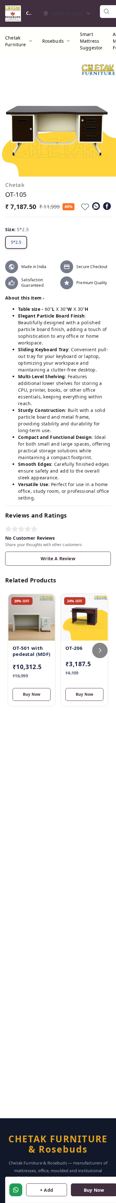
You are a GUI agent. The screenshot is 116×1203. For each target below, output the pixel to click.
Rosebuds (53, 41)
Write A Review (58, 558)
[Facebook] (107, 206)
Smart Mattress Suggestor (91, 41)
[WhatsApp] (96, 206)
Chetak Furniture (15, 41)
